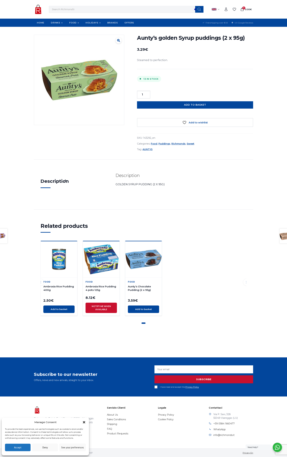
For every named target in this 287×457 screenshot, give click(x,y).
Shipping (112, 424)
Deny (45, 447)
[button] (84, 422)
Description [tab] (55, 181)
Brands (112, 22)
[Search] (199, 9)
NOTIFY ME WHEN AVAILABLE (101, 308)
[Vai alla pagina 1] (143, 323)
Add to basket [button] (59, 309)
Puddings (164, 143)
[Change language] (215, 9)
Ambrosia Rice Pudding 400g (58, 288)
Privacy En (248, 453)
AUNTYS (147, 149)
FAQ (109, 428)
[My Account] (226, 9)
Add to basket (195, 104)
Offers (129, 22)
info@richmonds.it (224, 435)
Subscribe (203, 379)
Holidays (92, 22)
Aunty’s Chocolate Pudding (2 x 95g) (139, 288)
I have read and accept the (179, 387)
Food (73, 22)
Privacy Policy (192, 387)
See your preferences (72, 447)
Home (40, 22)
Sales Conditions (116, 419)
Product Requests (117, 433)
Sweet (190, 143)
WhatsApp (219, 429)
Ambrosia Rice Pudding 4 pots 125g (101, 288)
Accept (17, 447)
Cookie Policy (166, 419)
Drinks (55, 22)
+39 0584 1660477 (224, 423)
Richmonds (178, 143)
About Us (112, 414)
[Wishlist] (234, 9)
